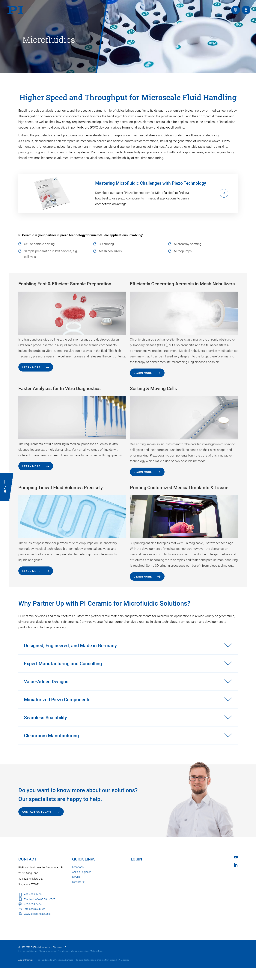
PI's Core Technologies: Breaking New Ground (96, 960)
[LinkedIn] (235, 865)
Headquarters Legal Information (73, 951)
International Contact (28, 951)
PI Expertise (123, 960)
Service (76, 876)
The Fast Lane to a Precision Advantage (54, 960)
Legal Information (48, 951)
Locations (78, 867)
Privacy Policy (97, 951)
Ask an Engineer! (81, 871)
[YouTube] (236, 857)
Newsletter (78, 881)
